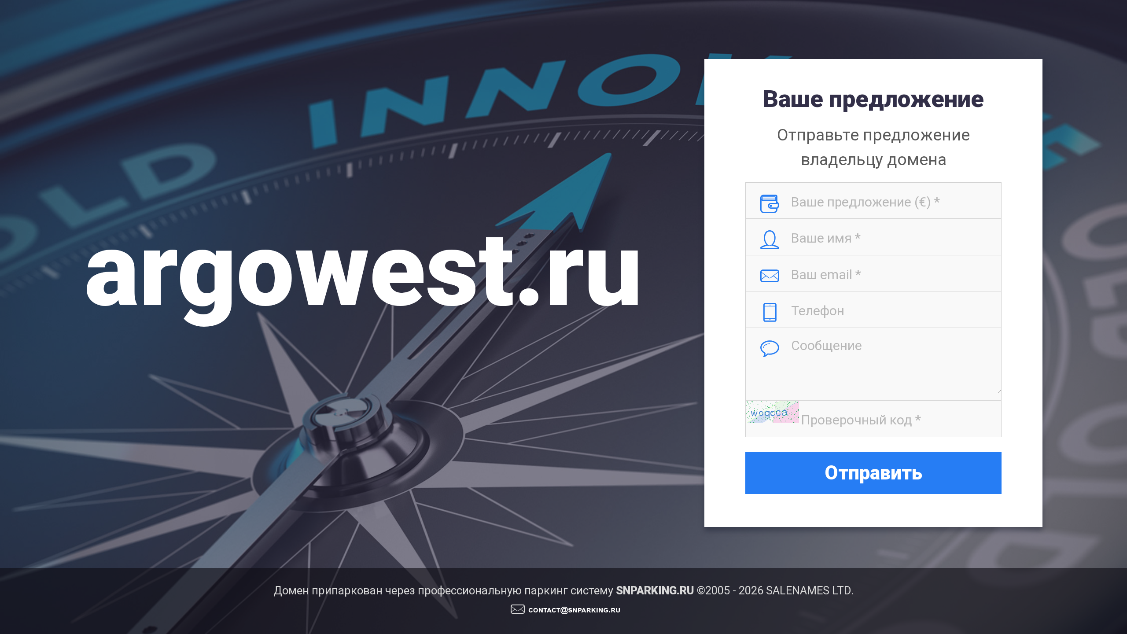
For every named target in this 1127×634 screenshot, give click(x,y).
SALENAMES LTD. (810, 590)
